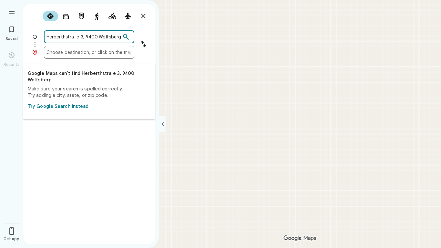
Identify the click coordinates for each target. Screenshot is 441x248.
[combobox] (83, 36)
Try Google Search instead (58, 106)
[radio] (50, 16)
